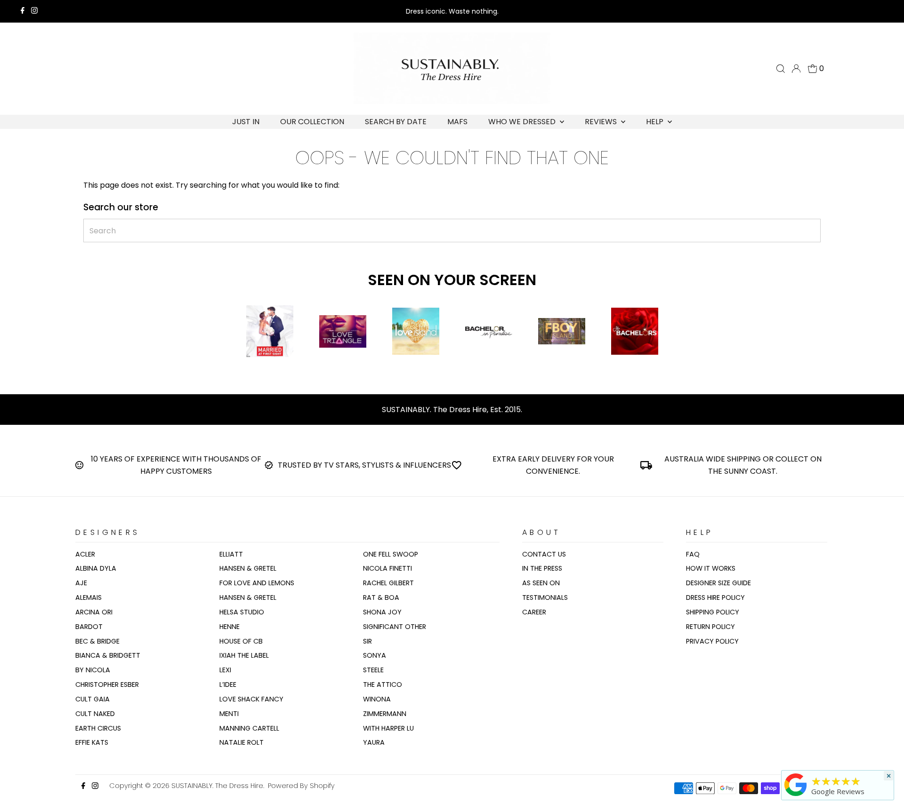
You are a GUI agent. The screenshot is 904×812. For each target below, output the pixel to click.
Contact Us (544, 554)
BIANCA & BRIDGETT (107, 655)
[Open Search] (780, 68)
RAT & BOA (381, 597)
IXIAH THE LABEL (244, 655)
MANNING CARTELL (249, 728)
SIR (367, 641)
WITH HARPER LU (388, 728)
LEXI (225, 670)
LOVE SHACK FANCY (251, 699)
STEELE (373, 670)
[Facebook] (22, 11)
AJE (81, 583)
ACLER (85, 554)
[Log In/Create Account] (796, 68)
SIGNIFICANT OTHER (394, 626)
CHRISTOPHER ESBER (107, 684)
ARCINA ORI (94, 612)
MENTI (229, 713)
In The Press (542, 568)
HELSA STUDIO (241, 612)
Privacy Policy (712, 641)
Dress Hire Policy (715, 597)
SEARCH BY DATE (396, 121)
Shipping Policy (712, 612)
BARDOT (89, 626)
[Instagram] (34, 11)
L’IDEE (227, 684)
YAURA (374, 742)
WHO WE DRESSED (522, 121)
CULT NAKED (95, 713)
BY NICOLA (92, 670)
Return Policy (710, 626)
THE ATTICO (382, 684)
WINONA (377, 699)
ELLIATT (231, 554)
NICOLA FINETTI (387, 568)
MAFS (457, 121)
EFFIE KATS (91, 742)
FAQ (693, 554)
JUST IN (245, 121)
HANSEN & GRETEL (247, 568)
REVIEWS (602, 121)
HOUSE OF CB (241, 641)
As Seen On (541, 583)
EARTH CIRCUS (98, 728)
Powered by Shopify (301, 785)
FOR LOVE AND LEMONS (256, 583)
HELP (655, 121)
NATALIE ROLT (241, 742)
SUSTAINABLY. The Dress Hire (217, 785)
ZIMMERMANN (384, 713)
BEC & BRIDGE (97, 641)
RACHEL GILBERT (388, 583)
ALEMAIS (88, 597)
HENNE (229, 626)
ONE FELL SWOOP (390, 554)
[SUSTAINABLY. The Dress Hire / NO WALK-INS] (795, 796)
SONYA (374, 655)
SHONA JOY (382, 612)
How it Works (710, 568)
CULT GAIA (92, 699)
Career (534, 612)
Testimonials (545, 597)
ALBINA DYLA (95, 568)
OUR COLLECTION (312, 121)
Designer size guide (718, 583)
